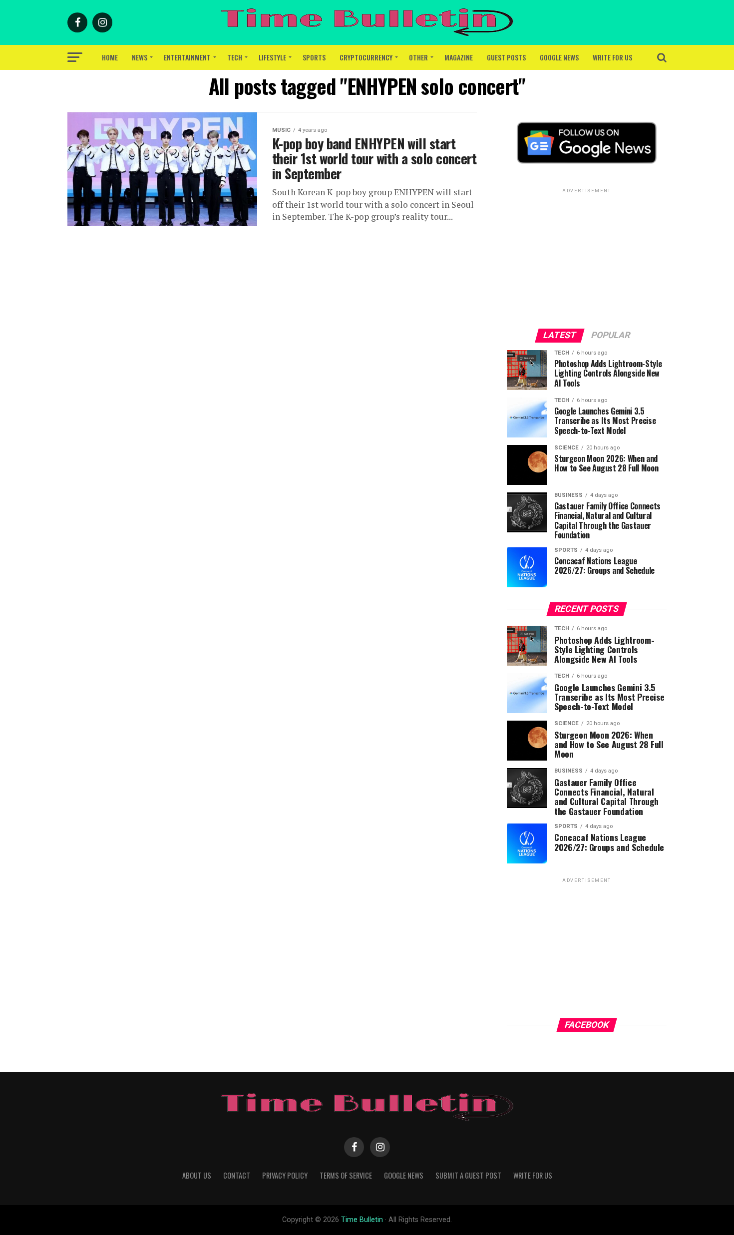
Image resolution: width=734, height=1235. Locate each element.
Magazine (458, 57)
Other (418, 57)
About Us (196, 1175)
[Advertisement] (587, 257)
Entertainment (187, 57)
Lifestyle (272, 57)
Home (110, 57)
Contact (236, 1175)
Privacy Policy (285, 1175)
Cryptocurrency (366, 57)
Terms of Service (346, 1175)
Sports (314, 57)
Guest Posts (506, 57)
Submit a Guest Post (468, 1175)
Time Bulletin (362, 1220)
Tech (234, 57)
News (139, 57)
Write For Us (612, 57)
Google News (559, 57)
